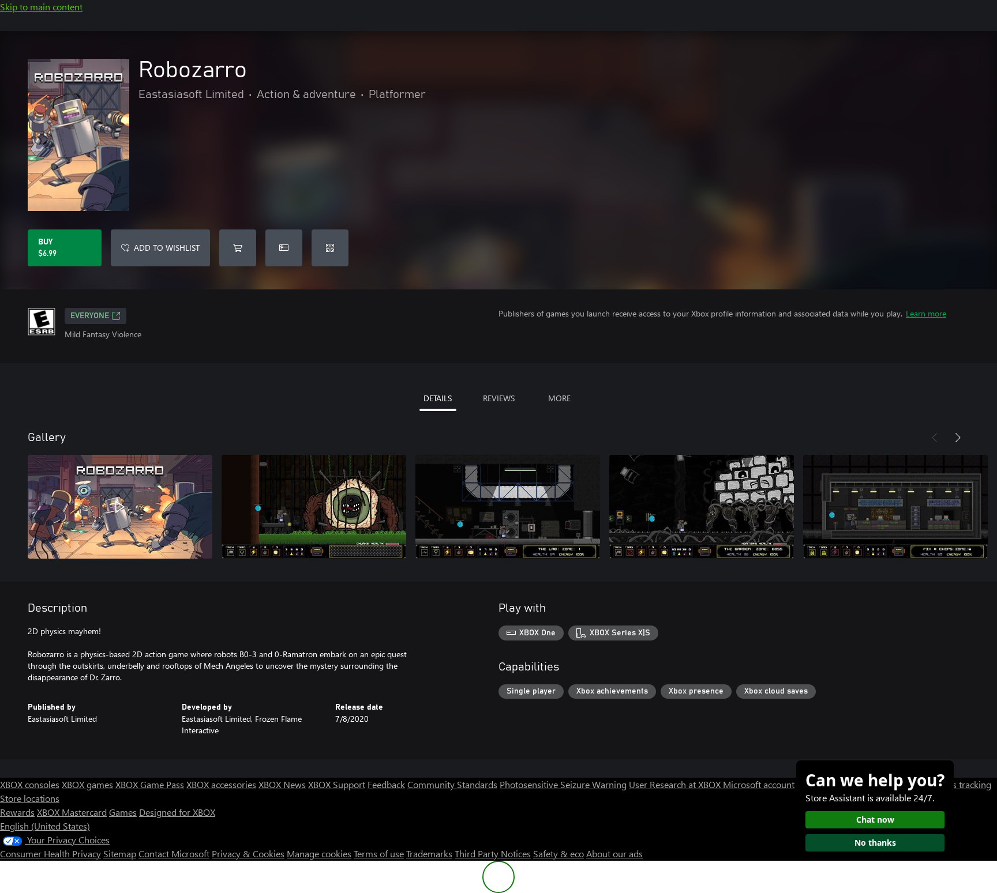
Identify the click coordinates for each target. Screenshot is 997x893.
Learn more (926, 313)
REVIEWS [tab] (499, 398)
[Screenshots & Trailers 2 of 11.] (314, 507)
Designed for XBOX (177, 812)
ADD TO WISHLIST (167, 247)
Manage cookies (319, 853)
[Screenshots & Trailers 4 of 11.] (701, 507)
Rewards (17, 812)
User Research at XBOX (676, 784)
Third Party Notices (493, 853)
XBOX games (87, 784)
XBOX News (282, 784)
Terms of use (379, 853)
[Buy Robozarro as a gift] (283, 247)
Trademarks (429, 853)
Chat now (875, 819)
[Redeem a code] (330, 247)
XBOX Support (336, 784)
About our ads (614, 853)
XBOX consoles (29, 784)
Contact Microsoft (173, 853)
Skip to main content (41, 7)
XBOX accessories (221, 784)
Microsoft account (758, 784)
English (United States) (45, 826)
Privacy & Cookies (248, 853)
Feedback (386, 784)
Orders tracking (960, 784)
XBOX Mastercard (72, 812)
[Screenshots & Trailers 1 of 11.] (120, 507)
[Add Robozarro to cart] (237, 247)
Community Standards (452, 784)
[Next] (957, 437)
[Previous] (934, 437)
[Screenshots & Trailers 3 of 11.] (507, 507)
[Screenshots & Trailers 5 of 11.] (895, 507)
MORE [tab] (559, 398)
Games (123, 812)
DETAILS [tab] (437, 398)
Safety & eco (558, 853)
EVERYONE (89, 316)
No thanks (875, 842)
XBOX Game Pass (149, 784)
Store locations (29, 798)
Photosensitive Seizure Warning (563, 784)
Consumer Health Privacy (50, 853)
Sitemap (119, 853)
